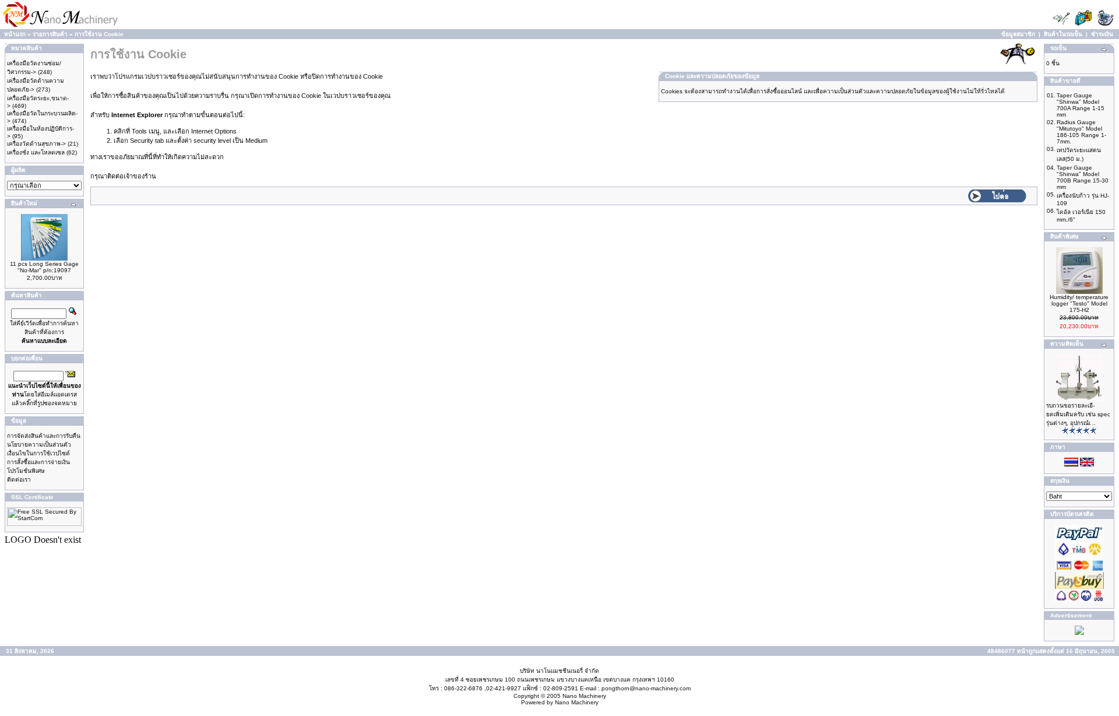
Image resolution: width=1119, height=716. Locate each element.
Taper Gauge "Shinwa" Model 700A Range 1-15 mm (1080, 105)
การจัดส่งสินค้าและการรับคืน (43, 436)
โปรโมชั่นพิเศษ (26, 471)
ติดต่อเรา (19, 479)
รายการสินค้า (50, 34)
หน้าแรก (15, 34)
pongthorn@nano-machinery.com (646, 688)
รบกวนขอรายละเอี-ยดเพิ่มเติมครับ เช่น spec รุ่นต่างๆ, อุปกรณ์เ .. (1078, 414)
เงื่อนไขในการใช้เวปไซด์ (38, 453)
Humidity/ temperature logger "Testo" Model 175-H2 (1079, 303)
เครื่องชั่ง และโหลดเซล (36, 152)
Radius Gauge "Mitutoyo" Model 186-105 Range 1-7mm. (1081, 132)
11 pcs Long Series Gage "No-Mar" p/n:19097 (44, 267)
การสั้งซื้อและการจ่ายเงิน (38, 462)
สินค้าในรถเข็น (1063, 34)
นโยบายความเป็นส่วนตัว (39, 444)
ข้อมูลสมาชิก (1018, 34)
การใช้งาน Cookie (99, 34)
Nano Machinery (584, 696)
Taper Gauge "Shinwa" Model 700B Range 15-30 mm (1083, 177)
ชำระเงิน (1102, 34)
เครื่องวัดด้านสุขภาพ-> (36, 144)
